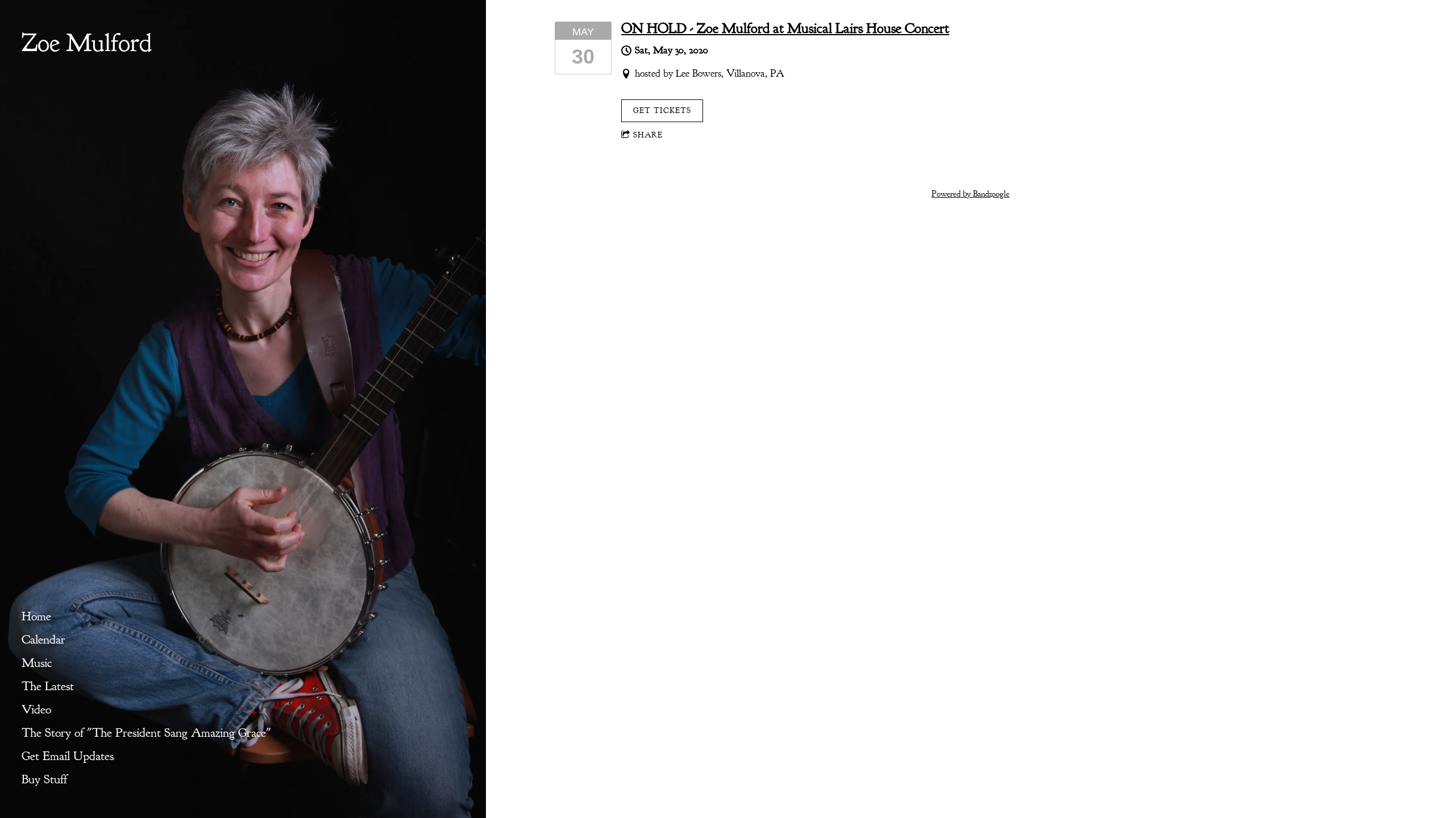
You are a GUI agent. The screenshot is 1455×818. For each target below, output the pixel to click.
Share (648, 135)
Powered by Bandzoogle (970, 194)
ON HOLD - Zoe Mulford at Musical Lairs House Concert (785, 28)
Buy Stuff (44, 779)
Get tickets (662, 110)
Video (36, 709)
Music (37, 663)
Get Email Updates (68, 756)
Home (36, 616)
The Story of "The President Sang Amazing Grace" (146, 733)
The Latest (48, 686)
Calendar (43, 639)
